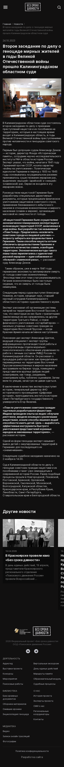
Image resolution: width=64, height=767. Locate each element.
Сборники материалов (14, 704)
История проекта (42, 696)
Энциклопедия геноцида (16, 714)
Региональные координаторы (41, 712)
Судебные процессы (44, 684)
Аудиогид (8, 663)
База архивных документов (10, 697)
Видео (6, 731)
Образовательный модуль (47, 679)
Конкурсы (8, 673)
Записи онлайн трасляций (16, 736)
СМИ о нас (38, 706)
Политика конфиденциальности (32, 751)
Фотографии (9, 741)
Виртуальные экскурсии (46, 663)
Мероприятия (10, 679)
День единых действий (45, 668)
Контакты (38, 719)
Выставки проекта (12, 668)
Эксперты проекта (43, 701)
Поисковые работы (13, 684)
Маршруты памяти (43, 673)
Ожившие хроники (12, 709)
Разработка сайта (32, 757)
